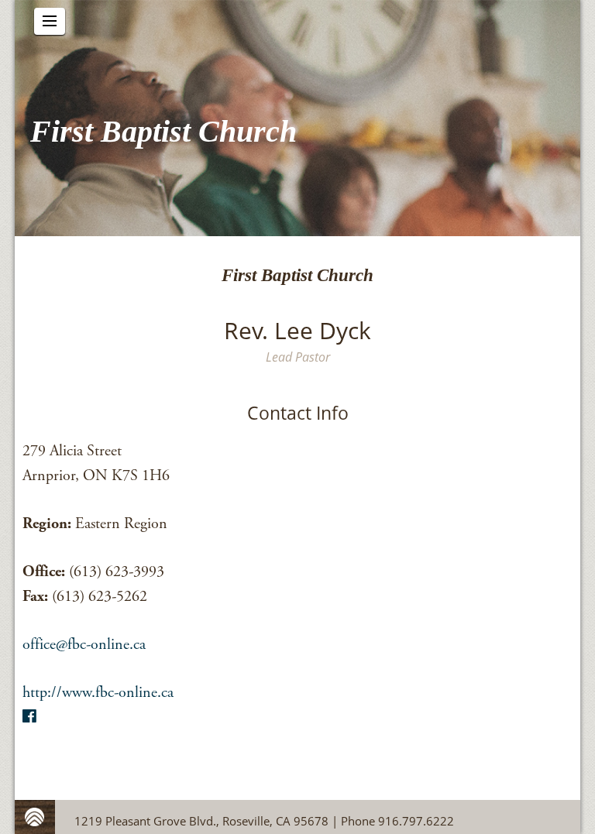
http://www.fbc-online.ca (98, 692)
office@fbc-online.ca (84, 644)
